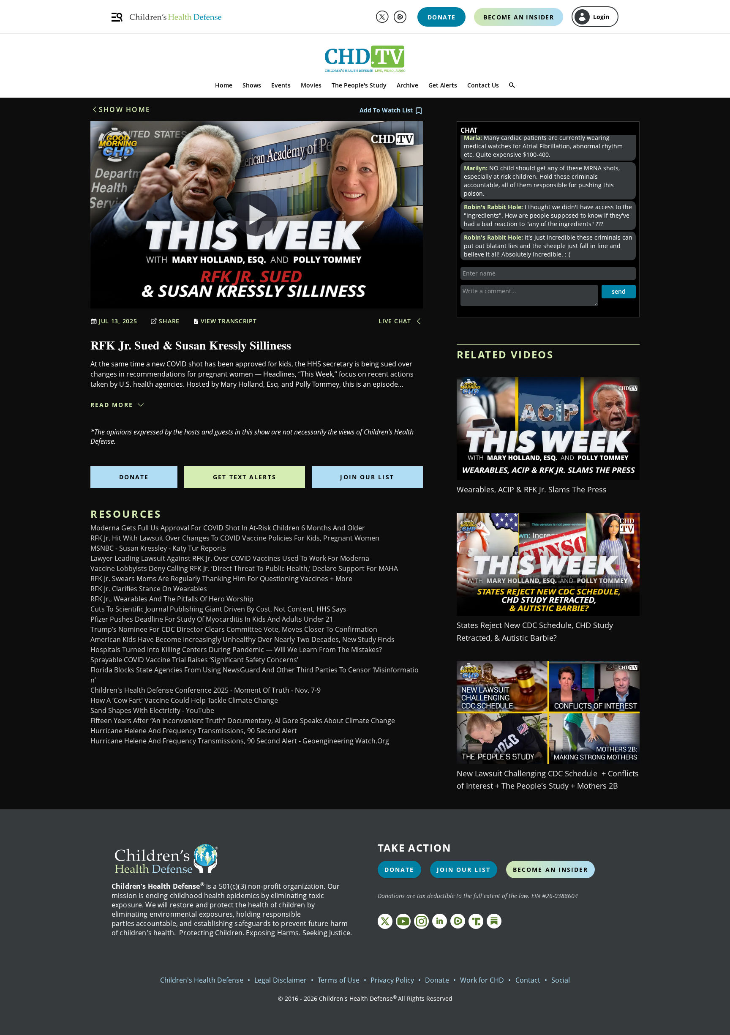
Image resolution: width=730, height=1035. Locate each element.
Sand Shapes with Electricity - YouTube (152, 710)
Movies (311, 85)
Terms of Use (339, 980)
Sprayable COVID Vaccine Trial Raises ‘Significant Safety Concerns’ (194, 659)
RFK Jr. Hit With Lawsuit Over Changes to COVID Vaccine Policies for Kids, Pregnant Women (234, 538)
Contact (527, 980)
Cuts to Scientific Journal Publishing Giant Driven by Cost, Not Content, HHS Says (218, 609)
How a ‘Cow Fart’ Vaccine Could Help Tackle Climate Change (184, 700)
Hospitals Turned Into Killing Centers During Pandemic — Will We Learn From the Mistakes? (236, 649)
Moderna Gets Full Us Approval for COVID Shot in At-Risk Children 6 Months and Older (227, 528)
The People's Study (359, 85)
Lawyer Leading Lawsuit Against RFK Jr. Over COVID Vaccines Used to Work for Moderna (229, 558)
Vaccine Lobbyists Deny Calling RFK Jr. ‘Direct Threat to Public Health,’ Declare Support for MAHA (244, 568)
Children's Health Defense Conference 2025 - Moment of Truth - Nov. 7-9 (205, 690)
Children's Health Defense (202, 980)
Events (281, 85)
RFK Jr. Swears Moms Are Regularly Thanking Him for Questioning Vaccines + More (221, 578)
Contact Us (483, 85)
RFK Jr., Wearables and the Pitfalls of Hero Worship (171, 599)
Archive (407, 85)
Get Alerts (442, 85)
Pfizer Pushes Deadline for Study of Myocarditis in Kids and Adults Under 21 (211, 619)
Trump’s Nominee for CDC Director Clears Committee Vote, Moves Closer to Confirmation (233, 629)
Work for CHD (482, 980)
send (619, 291)
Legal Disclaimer (280, 980)
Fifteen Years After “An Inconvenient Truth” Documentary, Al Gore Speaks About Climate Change (242, 720)
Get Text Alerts (244, 477)
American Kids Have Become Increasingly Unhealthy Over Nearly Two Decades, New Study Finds (242, 639)
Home (223, 85)
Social (560, 980)
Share (169, 321)
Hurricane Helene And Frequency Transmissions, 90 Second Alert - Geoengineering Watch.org (239, 741)
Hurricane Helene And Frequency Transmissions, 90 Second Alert (193, 730)
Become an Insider (550, 870)
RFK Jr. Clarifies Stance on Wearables (148, 588)
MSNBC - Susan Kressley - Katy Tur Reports (158, 548)
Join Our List (367, 477)
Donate (134, 477)
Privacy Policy (392, 980)
